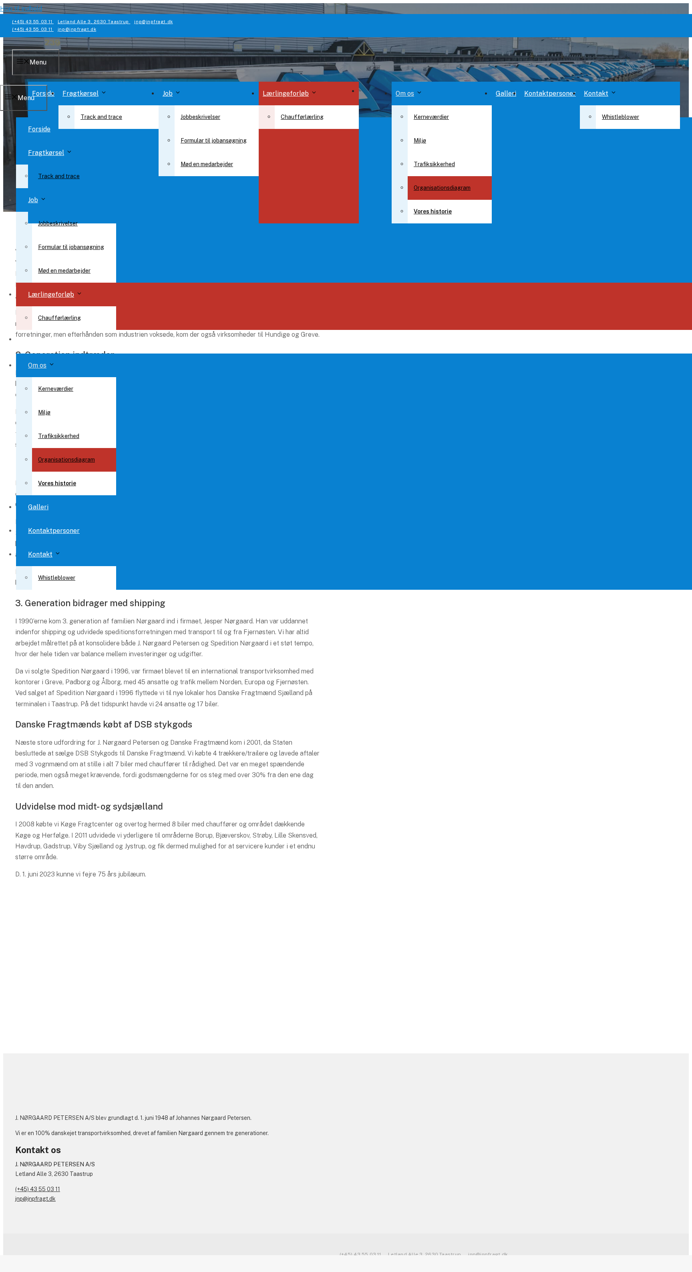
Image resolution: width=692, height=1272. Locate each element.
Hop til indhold (21, 8)
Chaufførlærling (302, 117)
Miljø (420, 140)
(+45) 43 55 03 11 (33, 21)
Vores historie (433, 211)
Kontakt (596, 93)
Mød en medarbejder (207, 164)
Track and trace (101, 117)
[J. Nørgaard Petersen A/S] (346, 151)
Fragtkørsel (80, 93)
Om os (405, 93)
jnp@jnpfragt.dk (153, 21)
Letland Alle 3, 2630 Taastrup (94, 21)
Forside (39, 129)
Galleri (506, 93)
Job (168, 93)
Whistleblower (620, 117)
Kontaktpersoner (550, 93)
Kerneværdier (431, 117)
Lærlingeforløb (286, 93)
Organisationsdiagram (442, 188)
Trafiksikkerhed (434, 164)
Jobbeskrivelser (200, 117)
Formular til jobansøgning (214, 140)
